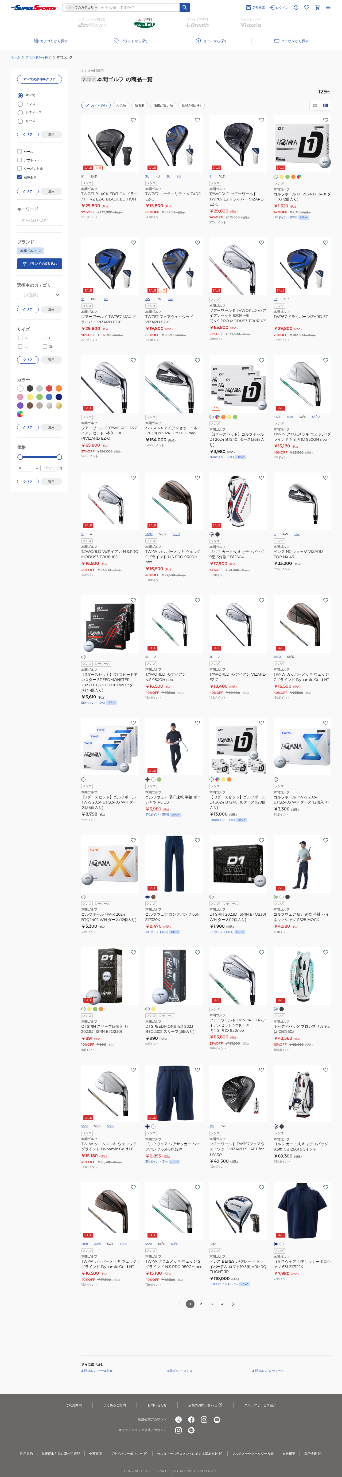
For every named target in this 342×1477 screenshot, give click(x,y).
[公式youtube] (217, 1419)
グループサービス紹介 (260, 1405)
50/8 (290, 417)
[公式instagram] (204, 1419)
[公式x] (178, 1419)
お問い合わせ (157, 1405)
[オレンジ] (293, 177)
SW (297, 534)
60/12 (176, 534)
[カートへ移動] (317, 7)
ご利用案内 (74, 1405)
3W (147, 299)
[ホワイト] (276, 177)
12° (106, 299)
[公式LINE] (191, 1430)
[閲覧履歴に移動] (296, 7)
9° (82, 176)
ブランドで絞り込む (42, 264)
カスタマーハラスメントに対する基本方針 (187, 1454)
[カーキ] (153, 897)
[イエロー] (281, 177)
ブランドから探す (38, 57)
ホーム (15, 57)
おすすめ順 (99, 105)
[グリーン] (287, 177)
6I (275, 534)
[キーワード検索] (185, 7)
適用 (51, 134)
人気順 (121, 105)
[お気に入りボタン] (133, 120)
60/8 (110, 1126)
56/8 (84, 1126)
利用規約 (26, 1454)
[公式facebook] (191, 1419)
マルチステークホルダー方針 (253, 1454)
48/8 (277, 417)
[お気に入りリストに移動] (307, 7)
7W (170, 299)
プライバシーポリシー (127, 1454)
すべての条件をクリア (40, 79)
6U (179, 176)
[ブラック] (217, 534)
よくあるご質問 (114, 1405)
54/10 (316, 417)
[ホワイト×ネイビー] (211, 534)
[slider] (20, 457)
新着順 (140, 105)
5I (82, 534)
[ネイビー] (147, 897)
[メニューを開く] (328, 7)
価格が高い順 (191, 105)
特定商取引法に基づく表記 (61, 1454)
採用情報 (310, 1454)
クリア (28, 134)
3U (147, 176)
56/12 (149, 534)
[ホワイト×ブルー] (276, 1009)
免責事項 (95, 1454)
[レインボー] (299, 177)
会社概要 (288, 1454)
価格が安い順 (163, 105)
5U (168, 176)
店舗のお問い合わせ (202, 1405)
